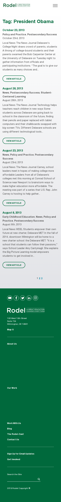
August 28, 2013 (13, 89)
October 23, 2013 (13, 30)
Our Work (12, 388)
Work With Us (14, 423)
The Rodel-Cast (15, 434)
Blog (9, 429)
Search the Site (14, 474)
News (6, 93)
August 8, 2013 (12, 213)
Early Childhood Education (19, 217)
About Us (12, 344)
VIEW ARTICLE (13, 79)
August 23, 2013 (13, 151)
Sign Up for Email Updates (20, 454)
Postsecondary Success (42, 35)
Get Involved (13, 460)
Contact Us (13, 440)
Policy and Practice (14, 35)
